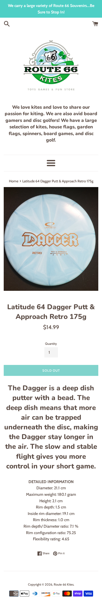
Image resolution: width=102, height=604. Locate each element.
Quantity (51, 344)
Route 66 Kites (64, 584)
